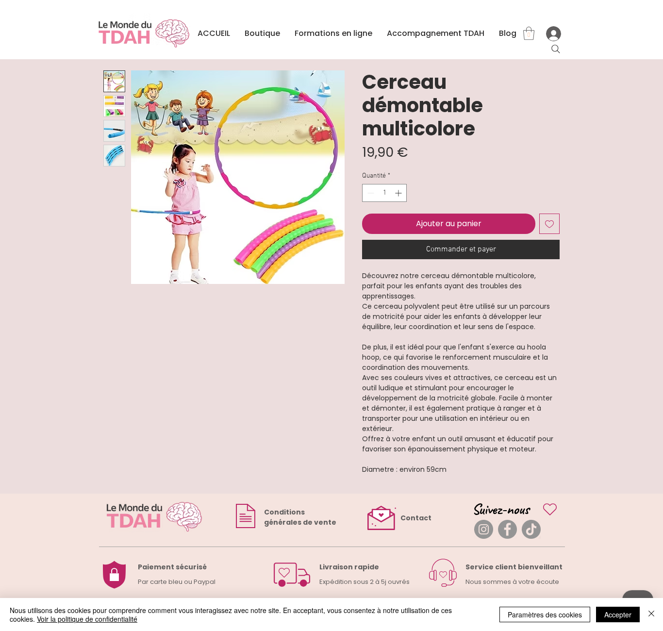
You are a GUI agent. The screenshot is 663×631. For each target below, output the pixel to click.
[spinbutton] (384, 192)
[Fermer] (651, 614)
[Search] (556, 49)
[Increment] (399, 192)
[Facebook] (507, 529)
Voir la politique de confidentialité (87, 619)
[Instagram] (483, 529)
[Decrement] (370, 192)
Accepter (617, 614)
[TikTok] (531, 529)
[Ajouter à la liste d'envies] (549, 224)
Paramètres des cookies (545, 614)
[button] (528, 33)
